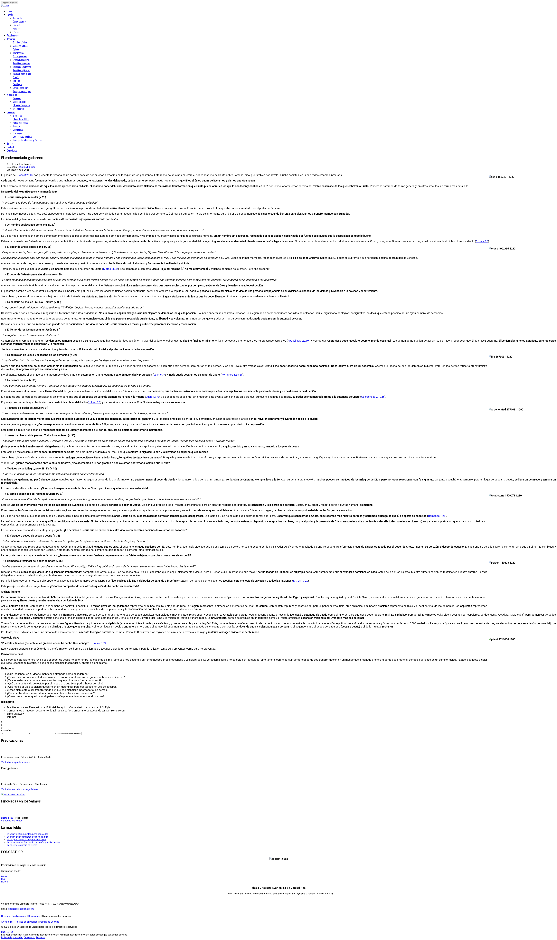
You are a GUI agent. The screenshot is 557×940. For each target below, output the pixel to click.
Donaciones (12, 150)
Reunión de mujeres (21, 63)
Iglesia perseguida (21, 60)
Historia (16, 25)
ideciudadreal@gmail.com (21, 908)
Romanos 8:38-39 (232, 374)
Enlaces (10, 143)
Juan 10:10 (152, 396)
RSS (3, 879)
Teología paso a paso (22, 91)
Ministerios (12, 94)
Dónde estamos (20, 21)
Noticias (16, 81)
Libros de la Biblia (21, 119)
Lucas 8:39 (99, 643)
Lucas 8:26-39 (24, 175)
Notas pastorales (20, 122)
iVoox (4, 876)
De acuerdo (29, 937)
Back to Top (7, 932)
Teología (16, 126)
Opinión (16, 49)
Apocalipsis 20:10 (298, 340)
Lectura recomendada (22, 136)
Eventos (16, 32)
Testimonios (18, 53)
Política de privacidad (26, 921)
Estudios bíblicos (20, 42)
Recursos (11, 112)
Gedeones (17, 98)
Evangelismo (18, 108)
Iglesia (10, 14)
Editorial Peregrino (21, 105)
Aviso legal (6, 921)
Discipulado (18, 129)
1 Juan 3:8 (482, 241)
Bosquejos (17, 133)
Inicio (9, 11)
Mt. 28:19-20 (300, 580)
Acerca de (17, 18)
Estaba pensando (20, 56)
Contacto (11, 147)
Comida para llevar (21, 87)
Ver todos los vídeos (11, 820)
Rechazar (40, 937)
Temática (11, 39)
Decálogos (17, 84)
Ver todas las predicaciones (15, 762)
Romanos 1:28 (436, 516)
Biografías (17, 115)
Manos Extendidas (21, 101)
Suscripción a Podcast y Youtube (27, 140)
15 (383, 396)
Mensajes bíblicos (20, 46)
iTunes (4, 881)
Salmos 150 (7, 818)
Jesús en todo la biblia (22, 74)
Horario (16, 28)
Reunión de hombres (22, 67)
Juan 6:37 (159, 374)
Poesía (16, 77)
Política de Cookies (49, 921)
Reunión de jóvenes (21, 70)
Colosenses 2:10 (371, 396)
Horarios (5, 916)
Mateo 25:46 (110, 269)
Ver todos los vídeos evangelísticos (19, 789)
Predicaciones (13, 35)
